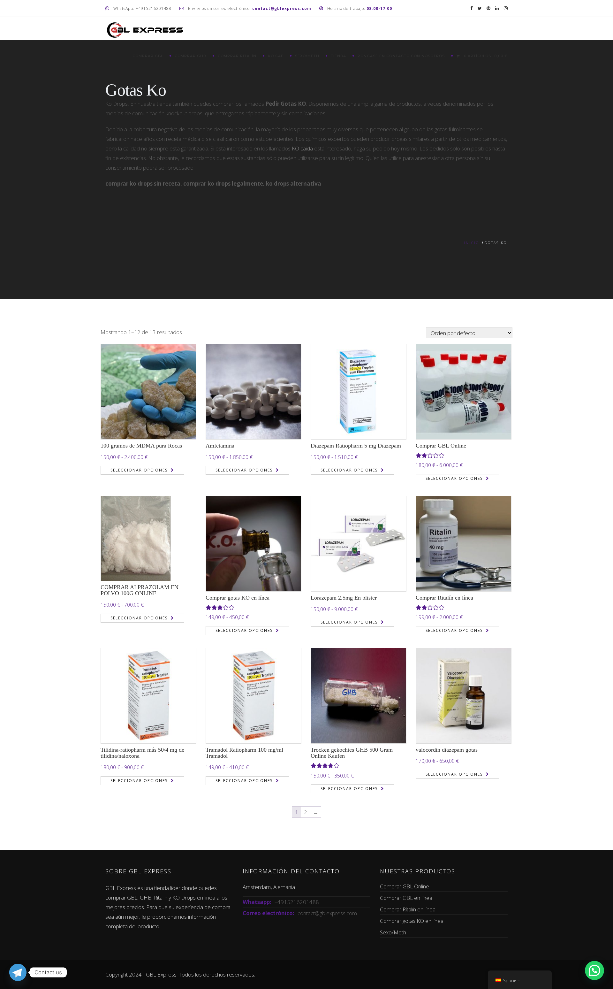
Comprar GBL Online (441, 445)
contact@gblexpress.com (327, 913)
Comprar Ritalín (237, 56)
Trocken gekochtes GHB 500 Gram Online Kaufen (352, 753)
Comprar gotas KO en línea (237, 597)
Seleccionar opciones (139, 470)
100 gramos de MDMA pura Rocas (141, 445)
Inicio (471, 243)
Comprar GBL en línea (406, 897)
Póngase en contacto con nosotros (401, 56)
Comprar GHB (190, 56)
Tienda (338, 56)
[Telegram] (17, 972)
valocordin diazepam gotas (447, 750)
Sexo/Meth (307, 56)
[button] (594, 970)
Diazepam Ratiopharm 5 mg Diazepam (356, 445)
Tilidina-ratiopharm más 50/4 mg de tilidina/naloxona (142, 753)
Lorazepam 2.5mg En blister (344, 597)
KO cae (276, 56)
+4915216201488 (297, 902)
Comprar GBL (147, 56)
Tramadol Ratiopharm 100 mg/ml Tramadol (244, 753)
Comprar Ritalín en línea (444, 597)
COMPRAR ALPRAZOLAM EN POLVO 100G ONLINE (139, 590)
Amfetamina (220, 445)
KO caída (302, 148)
